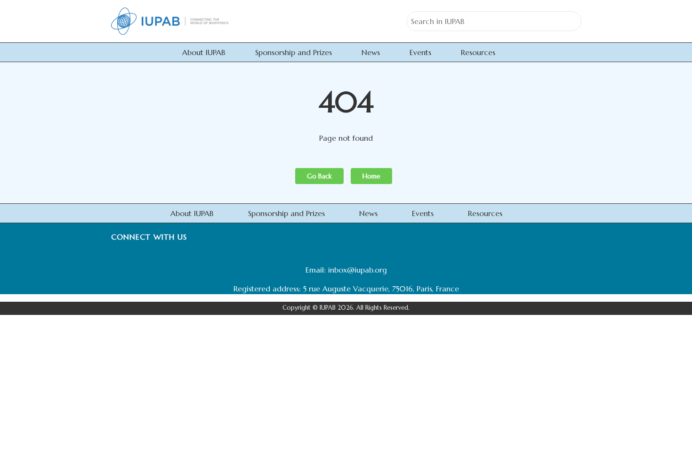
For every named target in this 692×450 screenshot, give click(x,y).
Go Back (319, 176)
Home (371, 176)
